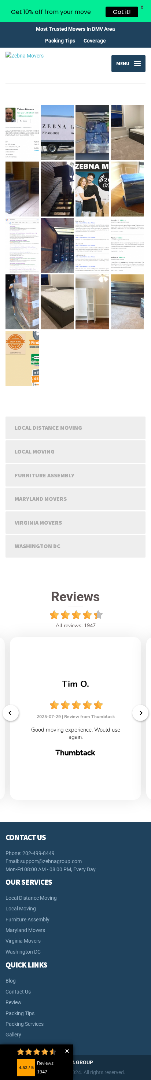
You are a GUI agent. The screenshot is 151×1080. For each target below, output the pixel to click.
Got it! (122, 12)
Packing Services (24, 1024)
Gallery (13, 1035)
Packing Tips (60, 41)
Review (13, 1002)
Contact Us (18, 992)
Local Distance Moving (48, 427)
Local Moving (35, 451)
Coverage (95, 41)
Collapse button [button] (66, 1050)
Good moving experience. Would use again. (75, 733)
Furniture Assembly (44, 475)
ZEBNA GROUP (75, 1062)
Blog (10, 981)
